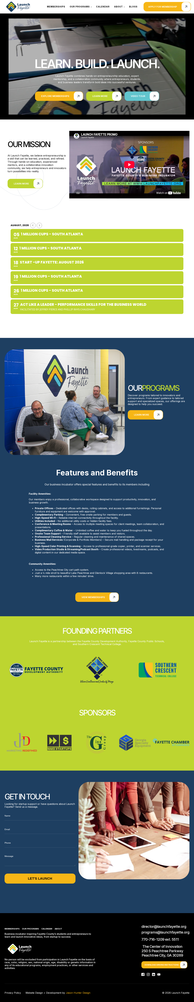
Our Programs (80, 6)
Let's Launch (40, 878)
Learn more (100, 96)
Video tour (138, 96)
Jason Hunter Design (78, 992)
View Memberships (93, 597)
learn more (141, 414)
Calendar (103, 6)
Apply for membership (162, 6)
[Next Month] (39, 225)
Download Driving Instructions (162, 965)
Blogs (133, 6)
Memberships (56, 6)
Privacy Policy (13, 992)
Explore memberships (55, 96)
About (118, 6)
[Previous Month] (33, 225)
